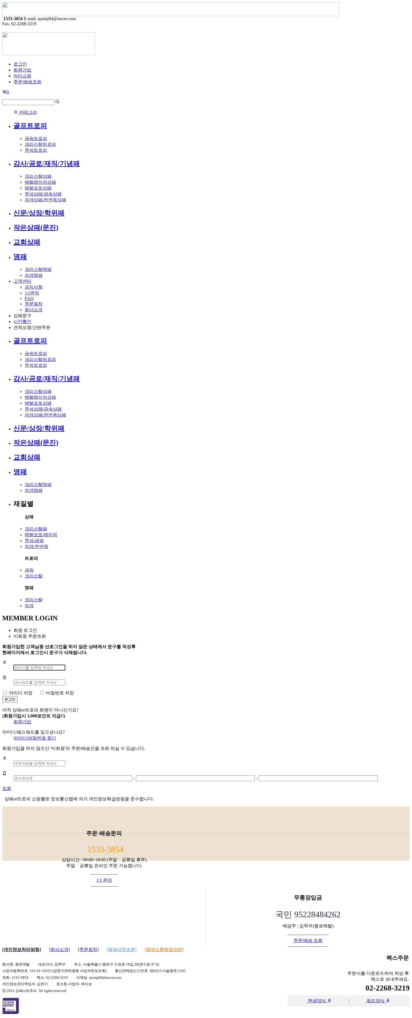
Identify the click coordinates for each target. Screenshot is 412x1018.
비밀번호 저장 (60, 692)
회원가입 (22, 70)
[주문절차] (88, 949)
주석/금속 (34, 540)
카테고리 (27, 112)
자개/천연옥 (36, 546)
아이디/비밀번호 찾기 (34, 738)
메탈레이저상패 (40, 182)
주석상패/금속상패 (43, 194)
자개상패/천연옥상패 (45, 199)
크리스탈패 (36, 528)
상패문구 (22, 315)
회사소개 (34, 309)
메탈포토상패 (38, 188)
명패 (20, 256)
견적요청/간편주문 (31, 327)
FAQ (29, 298)
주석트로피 (36, 150)
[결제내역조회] (121, 949)
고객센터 (22, 281)
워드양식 (375, 1000)
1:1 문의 (104, 880)
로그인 (20, 64)
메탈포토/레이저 (41, 534)
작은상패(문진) (35, 227)
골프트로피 (30, 125)
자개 (29, 605)
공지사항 (34, 287)
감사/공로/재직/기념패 (46, 163)
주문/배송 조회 (308, 940)
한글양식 (317, 1000)
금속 (29, 570)
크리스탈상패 (38, 176)
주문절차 (34, 303)
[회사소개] (59, 949)
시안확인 (22, 321)
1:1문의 (32, 293)
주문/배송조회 (27, 81)
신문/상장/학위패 (38, 213)
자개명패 (34, 275)
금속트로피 (36, 138)
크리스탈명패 (38, 269)
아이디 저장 (21, 692)
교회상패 (26, 242)
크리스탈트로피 (40, 144)
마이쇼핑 (22, 75)
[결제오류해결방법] (164, 949)
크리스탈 (34, 576)
